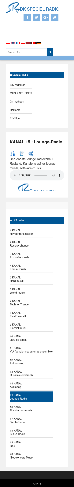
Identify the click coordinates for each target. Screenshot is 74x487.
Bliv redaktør (17, 85)
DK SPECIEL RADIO (39, 9)
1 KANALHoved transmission (22, 232)
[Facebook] (27, 17)
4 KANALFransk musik (18, 267)
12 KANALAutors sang (17, 361)
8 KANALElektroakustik (18, 314)
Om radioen (17, 101)
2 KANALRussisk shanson (20, 243)
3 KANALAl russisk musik (19, 255)
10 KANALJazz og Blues (18, 338)
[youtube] (54, 17)
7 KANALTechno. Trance (19, 302)
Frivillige (15, 118)
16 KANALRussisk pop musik (21, 408)
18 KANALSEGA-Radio (17, 432)
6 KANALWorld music (17, 290)
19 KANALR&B (16, 443)
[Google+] (45, 17)
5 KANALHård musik (17, 279)
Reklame (15, 110)
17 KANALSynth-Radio (17, 420)
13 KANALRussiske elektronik (21, 373)
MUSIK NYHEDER (21, 93)
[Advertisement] (28, 34)
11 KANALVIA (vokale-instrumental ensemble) (31, 349)
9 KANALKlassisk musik (18, 326)
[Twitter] (36, 17)
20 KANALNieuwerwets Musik (21, 455)
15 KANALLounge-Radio (18, 396)
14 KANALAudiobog (16, 385)
